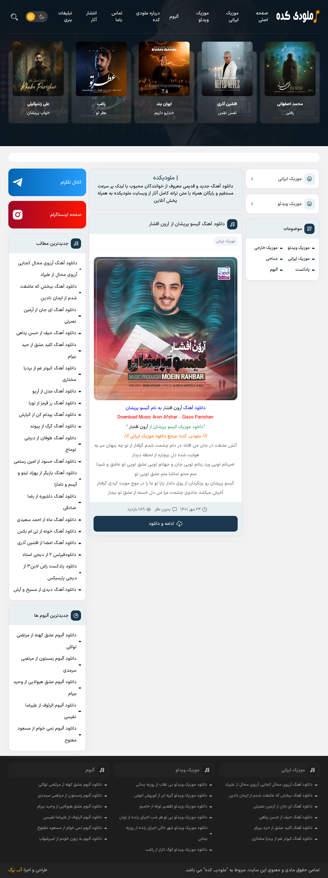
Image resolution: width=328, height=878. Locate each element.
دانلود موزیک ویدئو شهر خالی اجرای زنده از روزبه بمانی (167, 833)
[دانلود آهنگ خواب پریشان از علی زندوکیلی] (101, 69)
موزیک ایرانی (232, 16)
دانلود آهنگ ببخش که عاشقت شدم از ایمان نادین (48, 292)
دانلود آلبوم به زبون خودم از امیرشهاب (70, 839)
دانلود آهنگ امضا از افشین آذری (46, 543)
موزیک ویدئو (202, 16)
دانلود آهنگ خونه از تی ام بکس (46, 531)
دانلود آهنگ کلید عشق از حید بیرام (49, 351)
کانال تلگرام (71, 182)
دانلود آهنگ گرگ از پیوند (53, 426)
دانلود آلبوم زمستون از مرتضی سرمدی (49, 664)
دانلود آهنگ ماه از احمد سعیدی (46, 520)
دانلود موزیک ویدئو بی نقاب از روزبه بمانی (171, 785)
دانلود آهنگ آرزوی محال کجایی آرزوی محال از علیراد (47, 269)
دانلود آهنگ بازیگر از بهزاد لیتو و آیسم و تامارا (47, 479)
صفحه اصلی (262, 16)
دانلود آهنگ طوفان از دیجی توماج (50, 444)
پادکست (302, 270)
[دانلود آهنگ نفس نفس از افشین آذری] (290, 69)
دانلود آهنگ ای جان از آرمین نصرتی (50, 316)
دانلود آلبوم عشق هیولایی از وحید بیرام (45, 688)
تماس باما (116, 16)
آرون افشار (172, 408)
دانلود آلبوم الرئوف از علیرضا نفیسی (50, 711)
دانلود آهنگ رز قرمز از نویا (52, 403)
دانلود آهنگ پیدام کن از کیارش (47, 414)
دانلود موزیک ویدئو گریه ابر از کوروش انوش (170, 795)
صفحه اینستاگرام (66, 214)
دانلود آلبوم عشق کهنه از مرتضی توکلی (47, 641)
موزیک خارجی (266, 248)
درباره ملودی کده (148, 16)
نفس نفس (290, 108)
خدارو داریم (227, 108)
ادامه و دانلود (161, 523)
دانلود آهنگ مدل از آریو (54, 391)
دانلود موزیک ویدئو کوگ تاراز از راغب (176, 850)
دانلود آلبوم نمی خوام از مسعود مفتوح (47, 734)
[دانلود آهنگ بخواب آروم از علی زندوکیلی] (38, 69)
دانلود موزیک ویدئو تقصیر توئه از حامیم (173, 806)
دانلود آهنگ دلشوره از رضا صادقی (52, 502)
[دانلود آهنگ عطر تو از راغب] (164, 69)
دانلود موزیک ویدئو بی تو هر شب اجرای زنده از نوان (163, 817)
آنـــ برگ (15, 870)
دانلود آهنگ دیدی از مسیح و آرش (44, 589)
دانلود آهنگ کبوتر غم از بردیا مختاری (50, 374)
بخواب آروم (38, 108)
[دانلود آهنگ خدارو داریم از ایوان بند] (227, 69)
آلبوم (173, 16)
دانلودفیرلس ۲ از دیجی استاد (49, 554)
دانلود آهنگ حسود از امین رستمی (45, 461)
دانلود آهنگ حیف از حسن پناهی (46, 333)
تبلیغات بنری (65, 16)
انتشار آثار (91, 16)
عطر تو (164, 108)
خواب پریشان (101, 108)
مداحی (272, 259)
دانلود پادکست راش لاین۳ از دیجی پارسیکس (50, 572)
